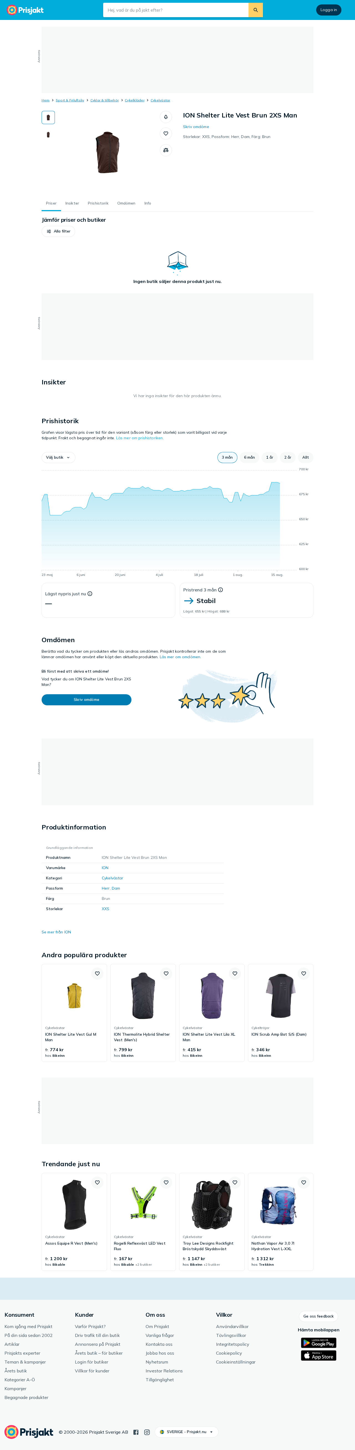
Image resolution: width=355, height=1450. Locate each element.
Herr (106, 888)
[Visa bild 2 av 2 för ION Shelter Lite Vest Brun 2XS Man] (48, 134)
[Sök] (255, 10)
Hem (46, 100)
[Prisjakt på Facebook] (136, 1431)
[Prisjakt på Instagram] (147, 1431)
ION (105, 867)
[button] (166, 117)
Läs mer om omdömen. (180, 656)
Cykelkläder (134, 100)
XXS (105, 908)
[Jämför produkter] (166, 150)
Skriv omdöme (196, 126)
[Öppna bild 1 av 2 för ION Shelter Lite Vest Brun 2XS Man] (107, 152)
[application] (177, 523)
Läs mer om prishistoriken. (140, 437)
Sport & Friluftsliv (70, 100)
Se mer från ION (56, 932)
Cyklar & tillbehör (104, 100)
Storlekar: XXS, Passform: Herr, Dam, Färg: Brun (227, 136)
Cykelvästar (160, 100)
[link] (74, 1013)
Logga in (329, 9)
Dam (116, 888)
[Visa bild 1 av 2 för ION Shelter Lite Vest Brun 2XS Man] (48, 117)
